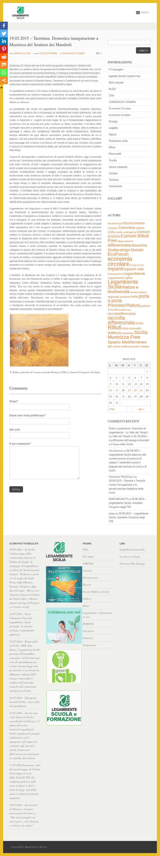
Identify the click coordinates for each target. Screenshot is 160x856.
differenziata (119, 245)
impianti (115, 268)
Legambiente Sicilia (123, 284)
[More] (4, 80)
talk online (114, 346)
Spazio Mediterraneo (127, 342)
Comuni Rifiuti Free (128, 238)
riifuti (125, 328)
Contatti (87, 570)
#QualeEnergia (115, 223)
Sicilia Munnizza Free (128, 335)
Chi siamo (88, 556)
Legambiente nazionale (132, 549)
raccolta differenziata (121, 320)
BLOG (112, 89)
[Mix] (4, 65)
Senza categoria (118, 166)
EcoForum (118, 254)
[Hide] (1, 87)
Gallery (87, 598)
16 (110, 390)
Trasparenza (89, 645)
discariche (139, 245)
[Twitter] (4, 33)
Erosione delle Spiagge (132, 563)
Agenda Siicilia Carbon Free (124, 76)
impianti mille (134, 269)
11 (123, 384)
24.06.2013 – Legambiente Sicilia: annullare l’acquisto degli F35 (127, 503)
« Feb (111, 409)
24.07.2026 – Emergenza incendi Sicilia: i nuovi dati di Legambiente (24, 702)
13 (135, 384)
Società (113, 173)
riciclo (139, 323)
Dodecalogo (119, 250)
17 (116, 390)
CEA (85, 549)
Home (86, 606)
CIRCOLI (88, 563)
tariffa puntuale (130, 346)
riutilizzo (114, 333)
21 (141, 390)
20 (135, 390)
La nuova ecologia (130, 556)
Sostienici (88, 638)
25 (123, 396)
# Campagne (116, 69)
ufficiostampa (48, 53)
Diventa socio (90, 577)
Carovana (126, 227)
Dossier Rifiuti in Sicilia (96, 591)
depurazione (125, 241)
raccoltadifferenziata (122, 313)
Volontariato (115, 186)
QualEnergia (125, 310)
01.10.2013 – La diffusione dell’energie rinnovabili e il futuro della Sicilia (129, 440)
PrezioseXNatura (124, 305)
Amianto (139, 223)
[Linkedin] (4, 41)
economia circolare (119, 114)
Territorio (114, 179)
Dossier (137, 250)
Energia (113, 121)
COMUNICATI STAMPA (73, 53)
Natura (112, 134)
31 (116, 402)
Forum (141, 265)
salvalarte (128, 333)
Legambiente (134, 274)
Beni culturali (116, 82)
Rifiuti (112, 147)
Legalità (113, 127)
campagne (113, 228)
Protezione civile (118, 140)
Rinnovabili (115, 153)
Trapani (144, 346)
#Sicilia (127, 223)
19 (129, 390)
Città (111, 95)
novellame (134, 292)
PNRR (134, 296)
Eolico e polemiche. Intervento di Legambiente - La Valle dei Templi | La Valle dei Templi (128, 432)
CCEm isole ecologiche (122, 232)
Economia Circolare (120, 108)
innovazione (115, 274)
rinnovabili (135, 328)
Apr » (141, 409)
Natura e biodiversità (123, 289)
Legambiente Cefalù (120, 277)
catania (139, 227)
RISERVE (88, 624)
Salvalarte (88, 631)
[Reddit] (4, 57)
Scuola (113, 160)
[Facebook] (4, 25)
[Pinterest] (4, 49)
